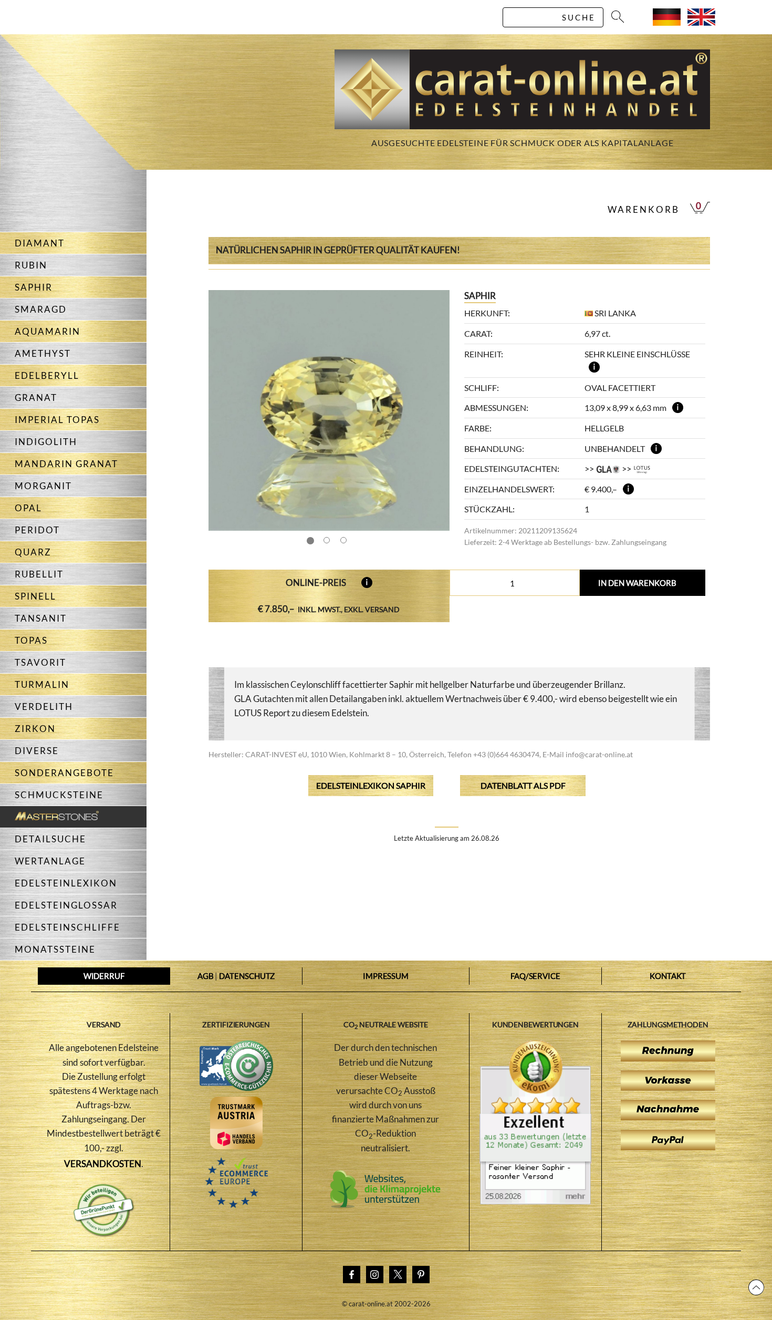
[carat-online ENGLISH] (701, 22)
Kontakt (668, 976)
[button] (431, 410)
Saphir (34, 287)
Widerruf (104, 976)
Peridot (37, 529)
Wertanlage (50, 861)
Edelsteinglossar (66, 905)
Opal (28, 507)
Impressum (386, 976)
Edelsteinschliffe (67, 927)
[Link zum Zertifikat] (535, 1201)
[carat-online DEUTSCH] (667, 22)
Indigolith (46, 441)
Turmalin (42, 684)
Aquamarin (47, 331)
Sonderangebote (64, 772)
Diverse (37, 750)
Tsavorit (40, 662)
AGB (205, 976)
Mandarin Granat (66, 463)
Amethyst (43, 353)
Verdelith (44, 706)
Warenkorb (644, 209)
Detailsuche (50, 838)
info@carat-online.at (599, 754)
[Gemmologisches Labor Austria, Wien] (608, 468)
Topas (31, 640)
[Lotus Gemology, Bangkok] (642, 468)
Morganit (43, 485)
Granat (36, 397)
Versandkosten (102, 1163)
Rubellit (39, 574)
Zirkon (35, 728)
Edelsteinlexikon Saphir (370, 785)
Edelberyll (47, 375)
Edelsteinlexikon (66, 883)
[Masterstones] (49, 817)
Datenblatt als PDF (523, 785)
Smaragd (41, 309)
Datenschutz (247, 976)
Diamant (40, 243)
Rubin (31, 265)
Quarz (33, 552)
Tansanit (41, 618)
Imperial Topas (57, 419)
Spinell (35, 596)
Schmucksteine (59, 794)
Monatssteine (55, 949)
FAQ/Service (535, 976)
